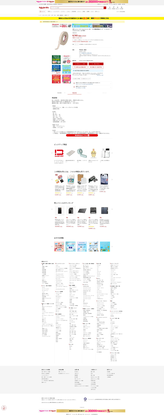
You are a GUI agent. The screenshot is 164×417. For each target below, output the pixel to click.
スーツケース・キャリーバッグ (116, 312)
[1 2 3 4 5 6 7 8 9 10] (76, 44)
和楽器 (71, 302)
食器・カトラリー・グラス (87, 268)
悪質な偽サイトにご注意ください (58, 402)
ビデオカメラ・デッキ (59, 275)
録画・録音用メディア (59, 269)
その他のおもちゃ (100, 298)
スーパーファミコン (86, 306)
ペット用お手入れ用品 (101, 322)
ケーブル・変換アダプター (74, 272)
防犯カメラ (99, 343)
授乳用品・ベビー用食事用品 (102, 310)
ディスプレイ (58, 297)
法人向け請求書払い (78, 384)
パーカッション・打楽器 (74, 297)
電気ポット (44, 319)
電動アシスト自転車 (114, 266)
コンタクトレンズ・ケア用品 (88, 316)
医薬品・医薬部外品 (86, 310)
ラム (97, 269)
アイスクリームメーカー (46, 336)
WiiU (84, 300)
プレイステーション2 (87, 298)
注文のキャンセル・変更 (95, 377)
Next (113, 25)
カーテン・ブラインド (114, 338)
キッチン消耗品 (86, 271)
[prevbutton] (52, 153)
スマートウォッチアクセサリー (75, 278)
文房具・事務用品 (114, 287)
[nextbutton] (112, 153)
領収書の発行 (93, 380)
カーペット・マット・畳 (115, 339)
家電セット (50, 11)
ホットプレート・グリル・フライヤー (48, 316)
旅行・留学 (71, 314)
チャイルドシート (100, 313)
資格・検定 (71, 338)
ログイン (118, 11)
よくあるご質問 (105, 4)
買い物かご (77, 371)
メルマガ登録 (93, 382)
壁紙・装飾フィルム (114, 342)
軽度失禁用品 (85, 321)
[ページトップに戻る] (162, 259)
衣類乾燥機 (44, 271)
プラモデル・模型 (100, 284)
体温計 (57, 341)
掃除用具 (112, 290)
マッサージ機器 (58, 330)
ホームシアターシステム (60, 277)
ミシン (43, 278)
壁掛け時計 (112, 305)
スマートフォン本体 (73, 265)
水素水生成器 (44, 333)
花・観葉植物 (99, 352)
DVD (70, 349)
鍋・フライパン (86, 265)
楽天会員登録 (122, 11)
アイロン (43, 277)
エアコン (79, 11)
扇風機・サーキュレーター (46, 298)
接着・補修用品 (60, 15)
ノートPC (57, 294)
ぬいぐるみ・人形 (100, 280)
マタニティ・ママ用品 (101, 305)
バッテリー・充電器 (73, 274)
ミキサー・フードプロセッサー (47, 324)
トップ (40, 15)
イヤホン (68, 11)
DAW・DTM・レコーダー (74, 290)
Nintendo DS (85, 303)
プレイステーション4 (87, 289)
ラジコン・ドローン (100, 287)
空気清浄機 (74, 11)
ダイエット (85, 341)
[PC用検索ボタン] (105, 7)
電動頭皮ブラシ (58, 327)
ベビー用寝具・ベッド (101, 308)
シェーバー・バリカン (59, 318)
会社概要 (119, 4)
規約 (102, 75)
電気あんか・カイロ (45, 295)
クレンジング (85, 328)
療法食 (98, 336)
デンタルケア (58, 326)
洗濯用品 (112, 292)
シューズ (112, 271)
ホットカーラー (58, 324)
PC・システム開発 (73, 334)
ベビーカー (99, 311)
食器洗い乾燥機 (44, 330)
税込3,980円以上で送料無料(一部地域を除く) (55, 4)
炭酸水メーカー (44, 328)
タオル (112, 298)
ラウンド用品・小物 (114, 274)
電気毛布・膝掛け (45, 293)
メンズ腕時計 (113, 302)
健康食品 (84, 344)
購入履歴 (76, 377)
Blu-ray (71, 346)
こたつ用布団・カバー (114, 347)
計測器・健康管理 (86, 343)
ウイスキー (99, 265)
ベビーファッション (100, 304)
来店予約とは (99, 75)
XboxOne (84, 292)
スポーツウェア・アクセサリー (116, 282)
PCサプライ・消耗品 (59, 302)
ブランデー (99, 274)
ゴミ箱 (112, 345)
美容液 (84, 329)
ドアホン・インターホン (101, 341)
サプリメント (85, 340)
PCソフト (57, 311)
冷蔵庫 (84, 11)
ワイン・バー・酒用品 (87, 280)
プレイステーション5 (87, 287)
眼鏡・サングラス (114, 283)
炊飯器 (43, 308)
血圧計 (57, 340)
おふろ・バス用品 (100, 307)
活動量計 (57, 335)
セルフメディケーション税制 (47, 402)
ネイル (84, 331)
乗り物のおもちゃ (100, 283)
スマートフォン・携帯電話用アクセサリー (75, 269)
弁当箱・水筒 (85, 274)
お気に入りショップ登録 (95, 378)
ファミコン (85, 304)
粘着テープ (67, 15)
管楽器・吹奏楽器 (73, 291)
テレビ (92, 11)
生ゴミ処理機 (44, 334)
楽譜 (70, 317)
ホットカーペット (45, 290)
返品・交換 (93, 375)
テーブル (112, 329)
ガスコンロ (44, 318)
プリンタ (57, 299)
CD (70, 347)
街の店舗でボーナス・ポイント (64, 373)
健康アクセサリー (86, 347)
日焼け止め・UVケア (86, 334)
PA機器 (71, 288)
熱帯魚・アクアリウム (101, 323)
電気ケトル (44, 321)
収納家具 (112, 336)
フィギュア (99, 286)
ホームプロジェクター (59, 274)
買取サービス (44, 382)
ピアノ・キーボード (73, 287)
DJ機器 (71, 299)
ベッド (112, 324)
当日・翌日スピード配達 (46, 371)
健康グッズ (85, 346)
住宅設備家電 (44, 281)
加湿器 (43, 299)
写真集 (71, 340)
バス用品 (112, 295)
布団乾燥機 (44, 272)
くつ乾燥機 (44, 274)
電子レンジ (97, 11)
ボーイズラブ (72, 329)
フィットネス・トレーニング (116, 277)
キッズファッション (100, 302)
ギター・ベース (72, 294)
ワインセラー (44, 322)
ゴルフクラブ (113, 269)
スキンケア (85, 325)
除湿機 (43, 301)
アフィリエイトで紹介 (95, 385)
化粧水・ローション (86, 326)
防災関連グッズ (99, 344)
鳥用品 (98, 326)
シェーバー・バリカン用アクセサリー (61, 321)
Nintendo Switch (86, 286)
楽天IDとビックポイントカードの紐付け (82, 385)
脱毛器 (57, 323)
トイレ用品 (112, 297)
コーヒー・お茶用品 (86, 279)
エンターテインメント (73, 312)
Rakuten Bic (44, 8)
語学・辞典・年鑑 (73, 331)
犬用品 (98, 320)
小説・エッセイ (72, 328)
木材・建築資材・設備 (101, 346)
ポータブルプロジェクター (60, 289)
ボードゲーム (99, 292)
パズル (98, 289)
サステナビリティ (88, 414)
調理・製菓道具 (86, 266)
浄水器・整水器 (44, 331)
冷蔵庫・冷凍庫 (44, 266)
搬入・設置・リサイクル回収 (47, 377)
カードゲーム (99, 290)
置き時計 (112, 307)
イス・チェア (113, 332)
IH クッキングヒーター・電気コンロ (48, 326)
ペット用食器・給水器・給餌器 (102, 328)
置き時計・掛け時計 (114, 341)
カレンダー (71, 320)
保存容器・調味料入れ (87, 269)
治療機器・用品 (86, 311)
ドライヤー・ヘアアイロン (60, 315)
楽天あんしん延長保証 (45, 373)
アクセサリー (72, 296)
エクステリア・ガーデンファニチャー (102, 350)
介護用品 (84, 318)
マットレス (112, 321)
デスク (112, 330)
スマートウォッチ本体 (73, 277)
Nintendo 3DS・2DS (86, 290)
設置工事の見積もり (45, 378)
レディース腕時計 (114, 304)
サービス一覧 (74, 414)
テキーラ (98, 276)
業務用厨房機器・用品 (87, 277)
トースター (44, 311)
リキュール (99, 271)
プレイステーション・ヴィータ (88, 295)
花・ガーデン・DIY (46, 15)
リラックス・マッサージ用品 (88, 349)
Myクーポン (77, 378)
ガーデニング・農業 (100, 347)
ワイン (98, 266)
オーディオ (58, 266)
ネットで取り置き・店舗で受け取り (48, 380)
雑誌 (70, 323)
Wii (83, 301)
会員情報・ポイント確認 (79, 380)
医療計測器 (85, 319)
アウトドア (112, 280)
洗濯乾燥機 (44, 269)
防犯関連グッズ (113, 356)
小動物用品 (99, 325)
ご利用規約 (109, 377)
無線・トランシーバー (59, 284)
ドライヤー (63, 11)
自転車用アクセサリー (114, 268)
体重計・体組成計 (59, 338)
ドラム (71, 293)
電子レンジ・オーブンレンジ (47, 306)
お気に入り (77, 373)
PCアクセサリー (58, 296)
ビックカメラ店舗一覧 (113, 4)
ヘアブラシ (58, 317)
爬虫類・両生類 (99, 329)
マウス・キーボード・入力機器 (61, 307)
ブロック (98, 297)
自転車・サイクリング (114, 265)
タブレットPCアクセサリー (74, 271)
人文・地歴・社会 (73, 325)
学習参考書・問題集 (73, 326)
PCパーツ (57, 310)
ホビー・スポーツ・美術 (74, 315)
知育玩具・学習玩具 (100, 281)
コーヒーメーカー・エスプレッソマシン (48, 313)
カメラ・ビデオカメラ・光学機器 (61, 268)
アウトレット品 (113, 354)
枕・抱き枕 (112, 323)
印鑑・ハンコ (113, 289)
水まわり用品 (85, 282)
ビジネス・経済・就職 (73, 318)
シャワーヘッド (58, 329)
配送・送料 (93, 371)
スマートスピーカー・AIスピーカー (61, 287)
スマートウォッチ (114, 308)
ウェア (112, 276)
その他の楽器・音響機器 (74, 305)
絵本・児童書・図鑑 (73, 311)
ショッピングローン (45, 375)
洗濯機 (88, 11)
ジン (97, 268)
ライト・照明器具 (45, 283)
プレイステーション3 (87, 297)
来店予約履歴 (77, 382)
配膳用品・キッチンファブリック (89, 276)
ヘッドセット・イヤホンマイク (75, 275)
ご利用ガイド (99, 4)
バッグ (112, 314)
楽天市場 (123, 4)
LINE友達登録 (93, 384)
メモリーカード (58, 281)
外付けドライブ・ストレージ (61, 305)
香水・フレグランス (86, 336)
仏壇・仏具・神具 (114, 360)
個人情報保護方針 (110, 375)
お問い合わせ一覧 (81, 414)
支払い (92, 373)
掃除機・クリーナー (45, 275)
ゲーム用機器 (58, 308)
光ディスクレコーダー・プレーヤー (61, 272)
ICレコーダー (58, 278)
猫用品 (98, 319)
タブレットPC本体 (73, 266)
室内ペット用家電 (100, 334)
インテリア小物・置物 (114, 350)
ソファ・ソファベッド (114, 326)
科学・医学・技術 (73, 332)
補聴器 (57, 332)
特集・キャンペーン (62, 371)
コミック (71, 309)
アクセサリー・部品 (59, 283)
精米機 (43, 309)
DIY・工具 (54, 15)
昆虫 (97, 331)
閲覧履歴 (76, 375)
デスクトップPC (58, 293)
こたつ (43, 292)
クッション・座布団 (114, 327)
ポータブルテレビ (59, 280)
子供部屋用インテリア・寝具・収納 (116, 334)
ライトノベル (72, 337)
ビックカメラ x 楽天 (42, 4)
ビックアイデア (56, 11)
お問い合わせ (93, 389)
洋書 (70, 335)
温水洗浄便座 (58, 333)
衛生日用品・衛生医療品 (87, 313)
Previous (50, 25)
